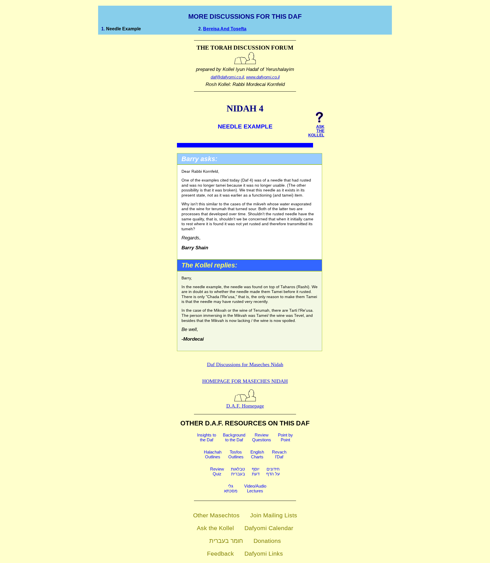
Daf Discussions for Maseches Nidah (245, 364)
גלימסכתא (230, 488)
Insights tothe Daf (206, 437)
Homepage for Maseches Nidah (245, 381)
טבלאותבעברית (238, 471)
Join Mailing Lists (273, 515)
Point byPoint (285, 437)
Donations (267, 540)
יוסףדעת (255, 471)
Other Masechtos (216, 515)
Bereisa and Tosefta (224, 28)
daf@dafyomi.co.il (227, 77)
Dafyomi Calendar (268, 528)
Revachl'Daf (279, 454)
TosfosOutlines (236, 454)
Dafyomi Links (263, 553)
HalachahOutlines (212, 454)
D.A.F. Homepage (245, 406)
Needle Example (123, 28)
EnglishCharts (257, 454)
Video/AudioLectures (255, 488)
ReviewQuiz (217, 471)
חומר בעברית (226, 540)
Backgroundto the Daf (234, 437)
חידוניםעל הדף (273, 471)
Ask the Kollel (215, 528)
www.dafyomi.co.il (263, 77)
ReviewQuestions (261, 437)
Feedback (220, 553)
